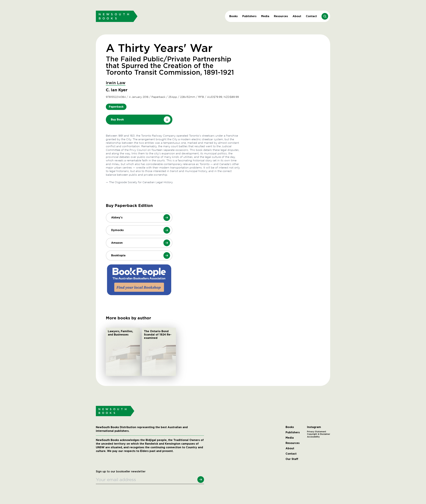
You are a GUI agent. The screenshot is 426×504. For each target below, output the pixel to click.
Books (233, 16)
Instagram (314, 427)
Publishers (249, 16)
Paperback (116, 106)
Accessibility (313, 437)
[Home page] (116, 16)
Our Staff (292, 459)
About (297, 16)
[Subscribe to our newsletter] (200, 479)
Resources (281, 16)
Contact (311, 16)
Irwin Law (115, 83)
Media (265, 16)
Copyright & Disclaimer (318, 434)
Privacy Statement (316, 432)
